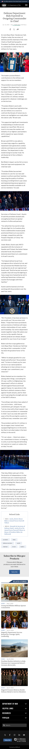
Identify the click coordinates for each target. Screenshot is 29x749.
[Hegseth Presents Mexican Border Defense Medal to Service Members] (14, 680)
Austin (18, 543)
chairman (5, 546)
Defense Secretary (7, 543)
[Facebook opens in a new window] (10, 735)
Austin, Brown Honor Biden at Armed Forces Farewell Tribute (14, 521)
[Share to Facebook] (10, 30)
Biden (14, 539)
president (5, 539)
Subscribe (14, 572)
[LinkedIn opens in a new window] (19, 735)
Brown (14, 546)
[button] (26, 5)
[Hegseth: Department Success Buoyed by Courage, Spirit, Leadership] (14, 624)
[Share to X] (14, 30)
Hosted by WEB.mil (14, 747)
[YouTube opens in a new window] (24, 735)
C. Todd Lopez (16, 24)
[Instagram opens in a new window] (14, 735)
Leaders (22, 546)
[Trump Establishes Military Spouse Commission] (14, 596)
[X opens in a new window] (5, 735)
